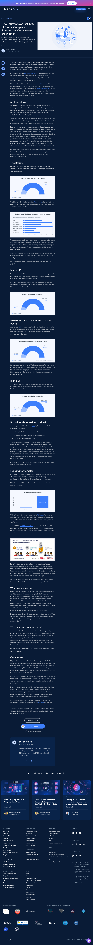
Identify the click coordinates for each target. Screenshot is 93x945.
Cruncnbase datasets (42, 89)
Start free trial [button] (81, 9)
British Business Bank (26, 526)
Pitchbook (40, 515)
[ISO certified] (76, 922)
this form (41, 703)
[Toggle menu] (89, 9)
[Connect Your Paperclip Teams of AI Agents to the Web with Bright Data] (46, 787)
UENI (20, 327)
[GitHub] (80, 833)
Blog (2, 18)
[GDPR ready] (6, 929)
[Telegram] (80, 856)
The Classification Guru (31, 73)
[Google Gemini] (80, 844)
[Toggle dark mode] (89, 18)
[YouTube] (76, 833)
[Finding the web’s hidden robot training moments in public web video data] (77, 787)
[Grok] (87, 844)
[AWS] (6, 911)
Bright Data (39, 84)
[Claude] (84, 844)
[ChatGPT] (73, 844)
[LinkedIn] (73, 833)
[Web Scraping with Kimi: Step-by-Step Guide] (15, 787)
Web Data (9, 18)
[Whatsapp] (73, 856)
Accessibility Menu (8, 940)
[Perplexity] (76, 844)
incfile (33, 426)
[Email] (76, 856)
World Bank (38, 202)
